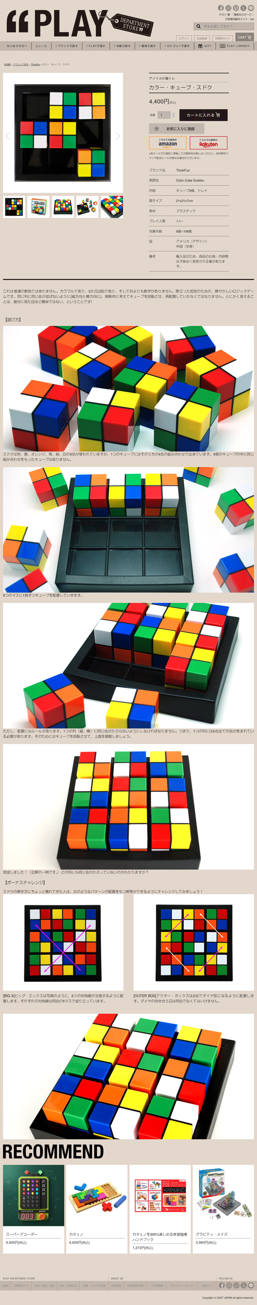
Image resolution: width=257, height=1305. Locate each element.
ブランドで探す (21, 64)
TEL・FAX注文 (68, 1285)
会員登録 (202, 38)
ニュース (41, 46)
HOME (7, 64)
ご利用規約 (157, 1285)
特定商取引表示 (136, 1285)
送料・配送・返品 (45, 1285)
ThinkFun (35, 64)
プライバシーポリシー (182, 1285)
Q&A (6, 1285)
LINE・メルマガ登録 (94, 1285)
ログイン (184, 38)
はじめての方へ (17, 46)
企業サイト (207, 1285)
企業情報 (116, 1285)
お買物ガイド (222, 38)
